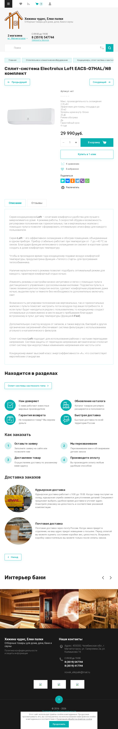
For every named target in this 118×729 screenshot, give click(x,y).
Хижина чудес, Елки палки (44, 19)
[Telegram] (77, 181)
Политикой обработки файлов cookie (74, 719)
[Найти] (109, 48)
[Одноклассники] (72, 181)
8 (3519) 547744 (43, 37)
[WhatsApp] (87, 181)
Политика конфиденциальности (59, 711)
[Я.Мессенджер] (63, 181)
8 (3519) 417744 (74, 665)
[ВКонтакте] (67, 181)
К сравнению (72, 164)
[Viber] (82, 181)
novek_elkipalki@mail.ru (77, 672)
